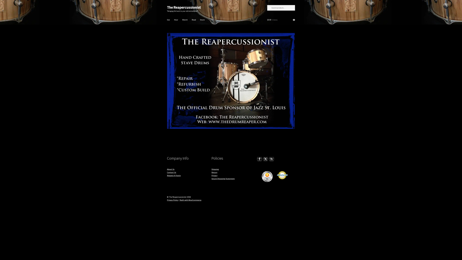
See (168, 20)
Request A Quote (174, 175)
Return (214, 172)
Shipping (215, 169)
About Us (170, 169)
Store (202, 20)
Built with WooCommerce (190, 200)
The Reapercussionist (184, 7)
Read (194, 20)
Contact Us (171, 172)
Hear (176, 20)
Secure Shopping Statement (223, 178)
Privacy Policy (172, 200)
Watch (185, 20)
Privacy (214, 175)
